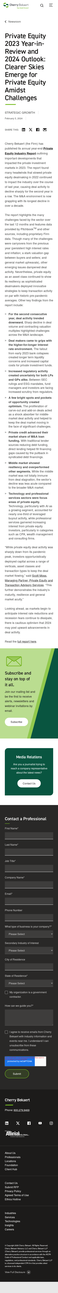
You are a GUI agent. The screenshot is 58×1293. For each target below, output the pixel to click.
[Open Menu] (53, 5)
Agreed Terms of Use (17, 1195)
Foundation (11, 1165)
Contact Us (29, 783)
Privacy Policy (13, 1191)
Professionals (12, 1157)
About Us (10, 1153)
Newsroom (14, 21)
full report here (26, 641)
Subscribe (16, 722)
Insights (9, 1225)
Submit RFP (12, 1187)
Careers (9, 1229)
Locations (10, 1161)
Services (10, 1217)
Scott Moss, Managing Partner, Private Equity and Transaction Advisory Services (29, 580)
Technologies (12, 1221)
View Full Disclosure (15, 1272)
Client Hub (11, 1169)
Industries (10, 1213)
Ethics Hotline (13, 1199)
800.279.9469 (21, 1110)
